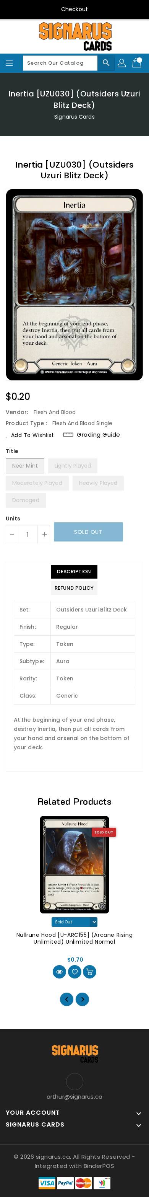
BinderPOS (99, 1166)
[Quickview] (59, 971)
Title (12, 451)
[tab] (74, 572)
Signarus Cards (74, 117)
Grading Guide (98, 435)
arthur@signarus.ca (74, 1097)
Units (13, 518)
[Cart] (137, 63)
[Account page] (122, 63)
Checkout (74, 9)
